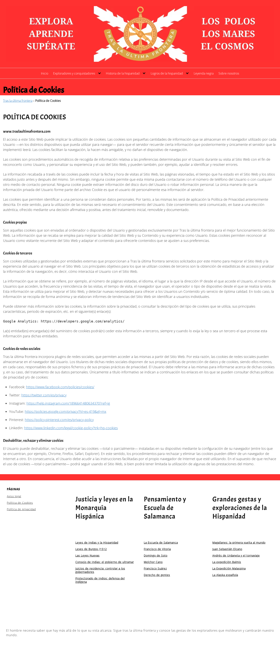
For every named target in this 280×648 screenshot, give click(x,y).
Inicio (44, 73)
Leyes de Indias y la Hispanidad (96, 542)
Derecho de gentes (157, 575)
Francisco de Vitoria (157, 549)
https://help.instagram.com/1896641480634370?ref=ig (68, 403)
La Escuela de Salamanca (161, 542)
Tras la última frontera (17, 101)
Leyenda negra (204, 73)
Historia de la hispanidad (123, 73)
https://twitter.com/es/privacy (43, 395)
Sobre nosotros (228, 73)
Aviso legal (14, 496)
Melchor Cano (153, 562)
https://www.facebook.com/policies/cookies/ (60, 387)
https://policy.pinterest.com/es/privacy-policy (59, 419)
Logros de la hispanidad (167, 73)
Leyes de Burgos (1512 (91, 549)
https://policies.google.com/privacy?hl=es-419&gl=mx (65, 411)
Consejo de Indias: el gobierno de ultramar (104, 562)
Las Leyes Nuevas (87, 555)
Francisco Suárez (155, 568)
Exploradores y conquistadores (74, 73)
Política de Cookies (20, 502)
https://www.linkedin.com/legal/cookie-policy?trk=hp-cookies (71, 428)
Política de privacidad (21, 509)
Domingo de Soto (155, 555)
